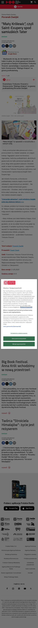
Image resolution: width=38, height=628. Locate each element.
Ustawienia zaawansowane (19, 333)
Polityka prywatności (26, 307)
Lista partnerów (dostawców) (12, 326)
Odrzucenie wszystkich (19, 338)
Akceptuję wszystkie (19, 344)
